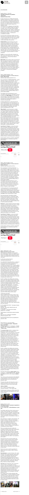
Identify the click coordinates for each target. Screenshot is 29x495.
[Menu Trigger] (26, 2)
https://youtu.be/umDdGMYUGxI (10, 77)
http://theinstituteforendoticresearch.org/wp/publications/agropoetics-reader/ (9, 379)
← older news (4, 491)
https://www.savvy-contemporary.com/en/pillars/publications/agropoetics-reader (8, 315)
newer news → (16, 491)
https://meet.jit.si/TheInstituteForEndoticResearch (7, 259)
